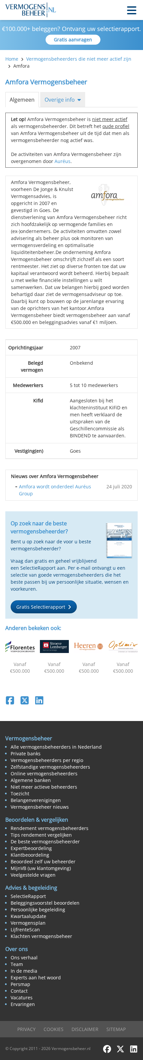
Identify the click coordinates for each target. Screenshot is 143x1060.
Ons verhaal (24, 957)
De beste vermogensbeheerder (45, 841)
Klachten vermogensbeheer (41, 936)
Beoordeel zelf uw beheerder (43, 861)
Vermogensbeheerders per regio (47, 760)
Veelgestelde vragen (33, 875)
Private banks (26, 753)
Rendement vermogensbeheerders (49, 828)
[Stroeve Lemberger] (54, 646)
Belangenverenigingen (36, 800)
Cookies (54, 1029)
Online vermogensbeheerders (44, 773)
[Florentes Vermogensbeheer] (20, 646)
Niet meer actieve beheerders (44, 787)
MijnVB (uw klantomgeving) (41, 868)
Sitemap (116, 1029)
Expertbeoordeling (31, 848)
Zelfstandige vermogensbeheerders (50, 767)
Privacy (26, 1029)
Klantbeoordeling (30, 855)
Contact (19, 991)
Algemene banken (31, 780)
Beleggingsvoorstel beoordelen (45, 903)
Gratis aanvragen (73, 39)
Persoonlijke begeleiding (38, 909)
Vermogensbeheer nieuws (40, 807)
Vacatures (22, 997)
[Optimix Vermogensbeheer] (123, 646)
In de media (24, 971)
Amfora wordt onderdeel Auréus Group (55, 490)
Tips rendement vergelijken (41, 835)
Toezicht (20, 793)
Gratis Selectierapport (40, 607)
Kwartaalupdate (28, 916)
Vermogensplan (28, 923)
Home (11, 59)
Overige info (60, 99)
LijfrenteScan (25, 929)
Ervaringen (23, 1004)
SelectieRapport (28, 896)
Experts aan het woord (36, 977)
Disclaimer (85, 1029)
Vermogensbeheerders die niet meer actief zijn (78, 59)
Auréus (63, 161)
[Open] (132, 10)
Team (17, 964)
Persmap (20, 984)
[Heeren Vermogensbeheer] (88, 646)
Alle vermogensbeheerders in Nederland (56, 747)
